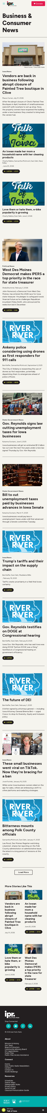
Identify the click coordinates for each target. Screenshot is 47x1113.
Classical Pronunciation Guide (17, 1090)
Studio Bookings (11, 1071)
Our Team (9, 1045)
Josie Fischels (7, 782)
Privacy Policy (10, 1086)
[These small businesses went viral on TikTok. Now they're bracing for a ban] (22, 744)
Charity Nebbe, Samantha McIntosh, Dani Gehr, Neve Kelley (22, 162)
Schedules (9, 1080)
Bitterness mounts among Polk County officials (19, 830)
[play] (3, 1110)
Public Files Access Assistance (17, 1055)
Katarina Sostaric (9, 442)
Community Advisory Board (16, 1049)
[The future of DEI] (22, 684)
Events (7, 1064)
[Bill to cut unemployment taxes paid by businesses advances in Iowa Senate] (22, 475)
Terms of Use (10, 1088)
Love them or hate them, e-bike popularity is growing (21, 211)
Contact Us (9, 1070)
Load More (23, 872)
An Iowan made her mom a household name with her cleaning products (23, 154)
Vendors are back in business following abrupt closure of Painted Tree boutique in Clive (23, 84)
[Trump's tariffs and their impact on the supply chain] (22, 541)
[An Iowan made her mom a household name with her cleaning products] (23, 135)
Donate (39, 4)
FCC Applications (11, 1051)
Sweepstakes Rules (12, 1084)
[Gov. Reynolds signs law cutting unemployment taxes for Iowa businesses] (22, 404)
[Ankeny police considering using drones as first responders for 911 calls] (22, 332)
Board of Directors (12, 1047)
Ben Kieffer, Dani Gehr (10, 641)
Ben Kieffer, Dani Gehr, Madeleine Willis (16, 575)
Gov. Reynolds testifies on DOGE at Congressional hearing (21, 631)
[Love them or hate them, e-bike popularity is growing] (23, 194)
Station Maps (10, 1082)
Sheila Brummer (8, 288)
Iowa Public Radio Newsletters (17, 1066)
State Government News (12, 420)
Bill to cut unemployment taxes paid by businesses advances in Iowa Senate (23, 500)
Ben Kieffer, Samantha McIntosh (14, 365)
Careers (8, 1068)
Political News (8, 266)
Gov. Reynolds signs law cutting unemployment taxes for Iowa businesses (22, 429)
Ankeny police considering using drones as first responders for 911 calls (23, 353)
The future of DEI (16, 700)
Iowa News (6, 72)
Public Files (9, 1053)
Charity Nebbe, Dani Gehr (12, 216)
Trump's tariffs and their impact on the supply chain (23, 565)
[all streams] (44, 1110)
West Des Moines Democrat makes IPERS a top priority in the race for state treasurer (23, 275)
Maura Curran (7, 98)
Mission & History (12, 1043)
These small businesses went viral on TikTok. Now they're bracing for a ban (22, 769)
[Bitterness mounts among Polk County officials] (22, 810)
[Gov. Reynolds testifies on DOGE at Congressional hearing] (22, 611)
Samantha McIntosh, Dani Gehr (14, 840)
